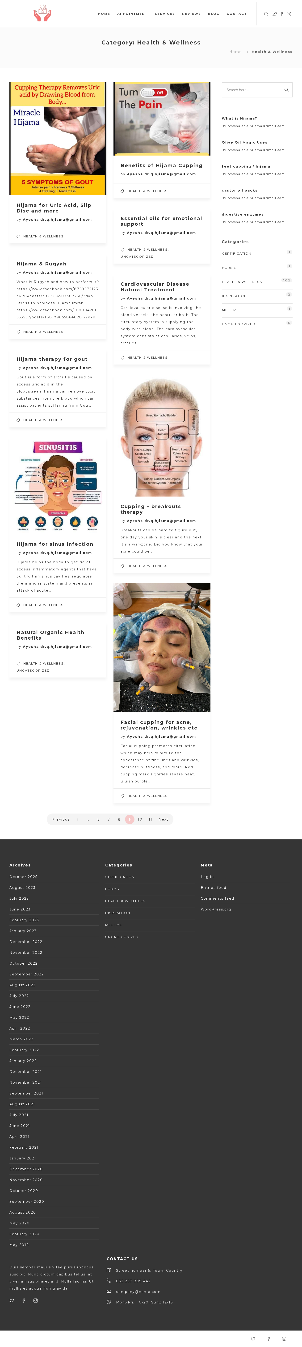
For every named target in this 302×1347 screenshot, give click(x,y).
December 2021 (25, 1072)
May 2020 (19, 1223)
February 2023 (24, 920)
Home (104, 14)
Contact (237, 14)
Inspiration (234, 296)
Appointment (132, 14)
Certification (237, 253)
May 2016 (19, 1245)
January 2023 (23, 931)
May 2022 (19, 1017)
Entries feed (213, 888)
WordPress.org (216, 909)
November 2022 (25, 952)
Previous (61, 819)
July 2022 (19, 996)
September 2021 (26, 1093)
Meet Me (230, 310)
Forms (229, 267)
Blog (214, 14)
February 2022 (24, 1050)
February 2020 (24, 1234)
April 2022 (19, 1028)
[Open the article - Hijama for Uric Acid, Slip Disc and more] (33, 138)
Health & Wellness (43, 236)
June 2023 (20, 909)
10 (140, 819)
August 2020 (22, 1212)
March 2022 (21, 1039)
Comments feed (217, 898)
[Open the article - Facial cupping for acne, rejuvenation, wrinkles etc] (137, 647)
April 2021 (19, 1137)
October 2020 (23, 1191)
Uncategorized (137, 256)
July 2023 (19, 898)
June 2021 (19, 1126)
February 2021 (24, 1147)
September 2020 (26, 1201)
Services (165, 14)
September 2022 (26, 974)
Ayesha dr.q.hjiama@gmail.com (57, 219)
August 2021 (22, 1104)
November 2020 (26, 1180)
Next (163, 819)
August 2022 (22, 985)
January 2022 (23, 1061)
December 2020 (26, 1169)
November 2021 (25, 1082)
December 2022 (25, 942)
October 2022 (23, 963)
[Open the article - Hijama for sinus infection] (33, 485)
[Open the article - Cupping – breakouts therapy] (137, 436)
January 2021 (22, 1158)
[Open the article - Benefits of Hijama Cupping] (137, 119)
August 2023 (22, 888)
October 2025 (23, 877)
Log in (207, 877)
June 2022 (20, 1007)
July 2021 (19, 1115)
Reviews (191, 14)
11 (150, 819)
